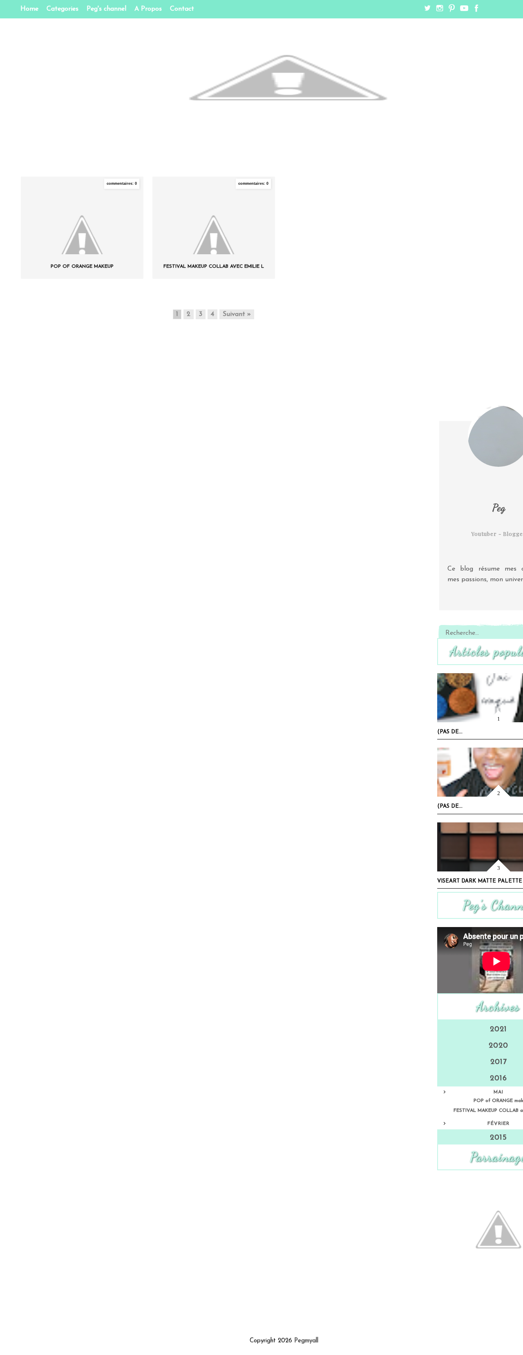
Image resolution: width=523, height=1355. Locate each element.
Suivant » (237, 314)
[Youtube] (463, 10)
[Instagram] (438, 10)
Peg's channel (106, 9)
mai (498, 1092)
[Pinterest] (450, 10)
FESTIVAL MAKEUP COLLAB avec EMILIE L (213, 266)
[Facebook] (475, 10)
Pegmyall (306, 1341)
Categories (62, 9)
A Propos (148, 9)
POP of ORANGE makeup (82, 266)
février (498, 1123)
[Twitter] (426, 10)
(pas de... (450, 732)
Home (29, 9)
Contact (182, 9)
